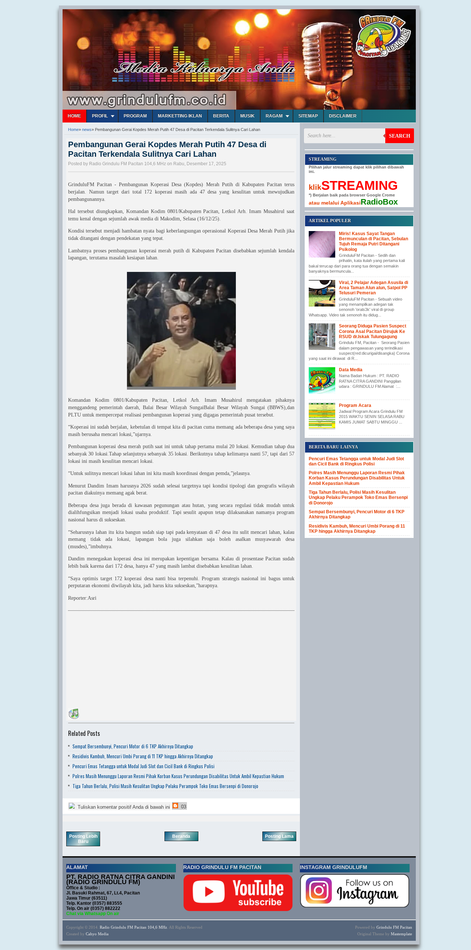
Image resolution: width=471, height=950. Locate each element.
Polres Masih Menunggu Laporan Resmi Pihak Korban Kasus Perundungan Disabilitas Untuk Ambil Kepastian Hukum (178, 776)
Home (74, 115)
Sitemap (308, 115)
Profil (100, 115)
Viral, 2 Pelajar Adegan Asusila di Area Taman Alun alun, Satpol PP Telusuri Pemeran (373, 288)
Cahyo (91, 934)
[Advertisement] (123, 661)
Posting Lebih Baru (83, 839)
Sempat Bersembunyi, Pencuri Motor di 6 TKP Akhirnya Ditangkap (132, 746)
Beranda (181, 836)
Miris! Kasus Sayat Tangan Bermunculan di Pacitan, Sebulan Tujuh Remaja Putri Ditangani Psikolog (373, 241)
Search (399, 136)
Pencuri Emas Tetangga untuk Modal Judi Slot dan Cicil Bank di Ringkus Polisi (143, 766)
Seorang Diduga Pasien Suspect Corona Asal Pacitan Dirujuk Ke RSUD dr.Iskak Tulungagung (372, 331)
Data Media (350, 369)
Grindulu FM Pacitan (394, 927)
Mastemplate (401, 934)
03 (183, 806)
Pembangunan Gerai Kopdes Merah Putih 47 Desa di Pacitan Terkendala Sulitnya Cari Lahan (167, 149)
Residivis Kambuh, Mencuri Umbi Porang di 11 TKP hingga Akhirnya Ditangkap (142, 756)
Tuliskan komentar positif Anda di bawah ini (123, 807)
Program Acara (355, 405)
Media (103, 934)
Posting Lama (279, 836)
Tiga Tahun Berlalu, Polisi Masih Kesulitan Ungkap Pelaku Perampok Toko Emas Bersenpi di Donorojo (165, 786)
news (87, 129)
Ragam (274, 115)
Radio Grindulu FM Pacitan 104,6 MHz (133, 927)
